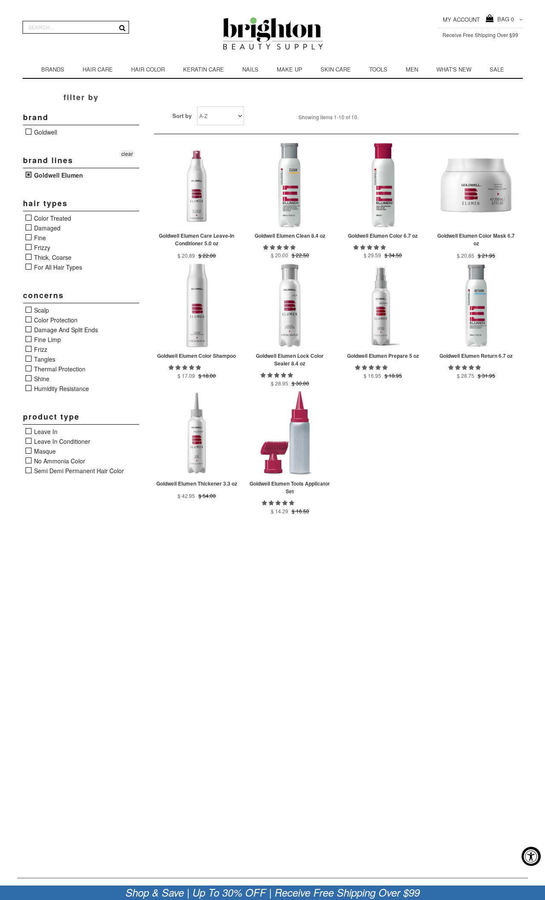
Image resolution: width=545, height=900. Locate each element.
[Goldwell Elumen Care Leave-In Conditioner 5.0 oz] (197, 185)
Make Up (289, 69)
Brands (52, 69)
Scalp (40, 310)
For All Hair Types (57, 267)
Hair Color (148, 69)
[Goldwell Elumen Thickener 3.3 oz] (197, 433)
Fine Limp (46, 339)
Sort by (182, 116)
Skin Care (336, 69)
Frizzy (41, 247)
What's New (453, 69)
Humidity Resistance (60, 388)
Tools (378, 69)
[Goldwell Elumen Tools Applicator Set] (290, 433)
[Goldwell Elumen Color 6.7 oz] (383, 185)
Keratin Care (203, 69)
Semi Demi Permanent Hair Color (78, 470)
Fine (39, 237)
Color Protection (54, 320)
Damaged (46, 228)
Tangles (43, 359)
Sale (497, 69)
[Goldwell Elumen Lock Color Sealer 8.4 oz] (290, 305)
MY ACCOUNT (461, 19)
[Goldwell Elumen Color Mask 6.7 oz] (476, 185)
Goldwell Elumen (57, 175)
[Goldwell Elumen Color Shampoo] (197, 305)
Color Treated (51, 218)
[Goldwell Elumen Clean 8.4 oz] (290, 185)
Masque (44, 451)
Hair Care (98, 69)
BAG (504, 19)
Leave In (44, 431)
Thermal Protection (59, 369)
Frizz (39, 349)
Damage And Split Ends (65, 329)
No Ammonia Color (58, 461)
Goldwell (44, 132)
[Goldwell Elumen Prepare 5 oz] (383, 305)
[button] (280, 246)
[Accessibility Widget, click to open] (531, 856)
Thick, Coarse (52, 257)
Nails (250, 69)
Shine (40, 378)
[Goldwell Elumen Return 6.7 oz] (476, 305)
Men (412, 69)
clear (127, 153)
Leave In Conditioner (61, 441)
